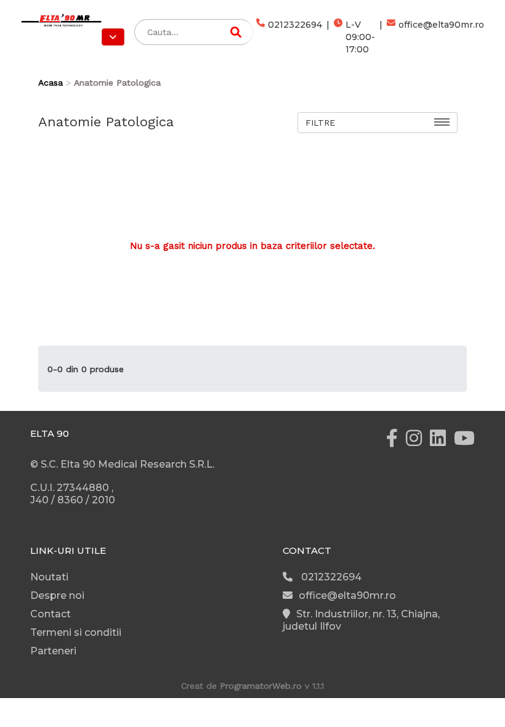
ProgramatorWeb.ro (261, 686)
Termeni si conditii (75, 632)
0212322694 (295, 24)
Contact (50, 614)
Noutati (49, 577)
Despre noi (57, 595)
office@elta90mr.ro (441, 24)
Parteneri (53, 651)
